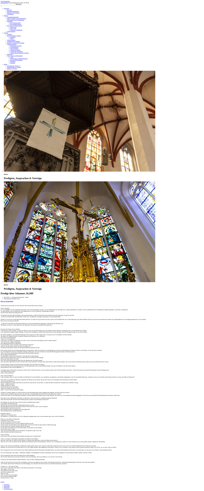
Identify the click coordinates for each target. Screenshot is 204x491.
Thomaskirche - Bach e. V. (13, 66)
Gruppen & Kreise (11, 44)
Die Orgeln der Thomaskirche (14, 25)
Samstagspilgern (14, 48)
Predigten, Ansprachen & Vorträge (15, 43)
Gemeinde (12, 37)
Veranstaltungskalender (13, 17)
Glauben (6, 33)
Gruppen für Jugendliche (16, 51)
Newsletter (6, 484)
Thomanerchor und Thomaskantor (15, 20)
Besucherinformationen (13, 11)
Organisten (10, 21)
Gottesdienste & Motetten (13, 41)
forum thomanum (8, 489)
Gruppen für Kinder (15, 50)
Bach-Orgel (13, 28)
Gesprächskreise (14, 47)
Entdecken (6, 8)
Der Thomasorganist (15, 23)
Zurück (2, 482)
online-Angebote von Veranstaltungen (16, 18)
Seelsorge (12, 63)
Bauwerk (9, 10)
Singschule (10, 54)
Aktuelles (9, 34)
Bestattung (13, 61)
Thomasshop (10, 14)
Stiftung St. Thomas (12, 68)
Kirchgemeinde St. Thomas (14, 35)
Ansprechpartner (11, 31)
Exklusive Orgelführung (16, 30)
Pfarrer (12, 38)
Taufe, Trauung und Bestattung (15, 56)
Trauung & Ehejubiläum (16, 60)
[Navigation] (1, 6)
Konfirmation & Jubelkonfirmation (19, 58)
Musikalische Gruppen (16, 45)
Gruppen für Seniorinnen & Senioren (19, 53)
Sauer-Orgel (13, 27)
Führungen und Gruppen (13, 13)
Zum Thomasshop (5, 1)
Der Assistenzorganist (15, 24)
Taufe (11, 57)
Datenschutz (7, 486)
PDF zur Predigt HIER (7, 301)
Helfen (5, 64)
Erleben (6, 15)
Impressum (6, 487)
